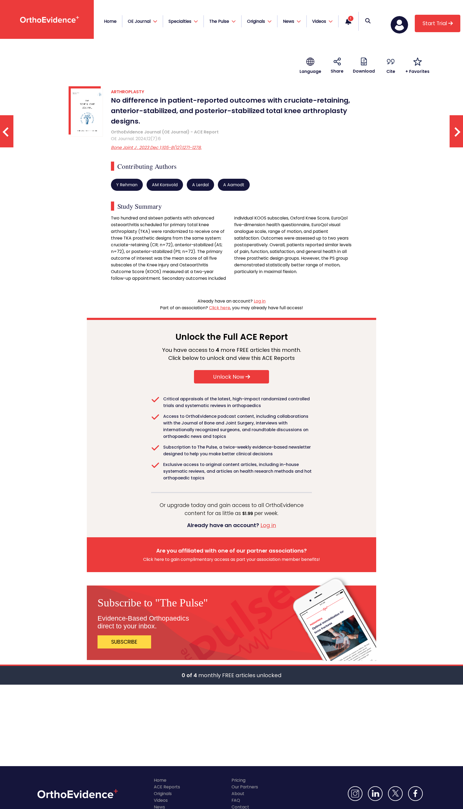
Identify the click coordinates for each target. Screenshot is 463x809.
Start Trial (435, 23)
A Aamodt (233, 185)
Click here (219, 308)
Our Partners (245, 787)
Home (110, 21)
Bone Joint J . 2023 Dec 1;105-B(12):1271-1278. (156, 147)
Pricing (238, 780)
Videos (161, 800)
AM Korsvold (165, 185)
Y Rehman (126, 185)
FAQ (236, 800)
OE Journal (140, 21)
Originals (163, 794)
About (238, 794)
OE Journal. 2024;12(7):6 (136, 139)
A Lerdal (200, 185)
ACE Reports (167, 787)
